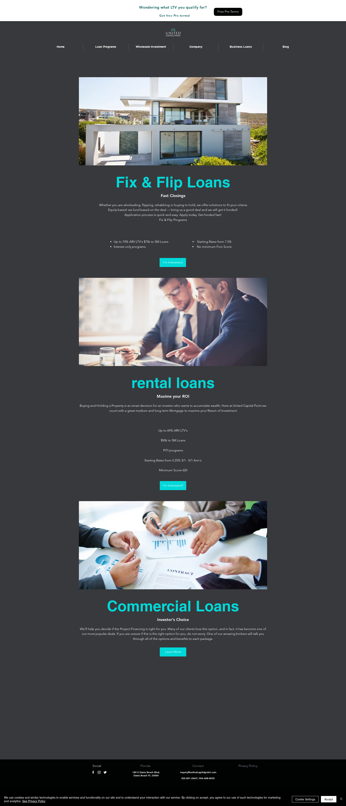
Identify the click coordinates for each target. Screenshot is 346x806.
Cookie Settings (305, 799)
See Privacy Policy (33, 801)
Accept (328, 799)
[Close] (341, 799)
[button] (105, 46)
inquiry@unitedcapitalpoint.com (198, 772)
